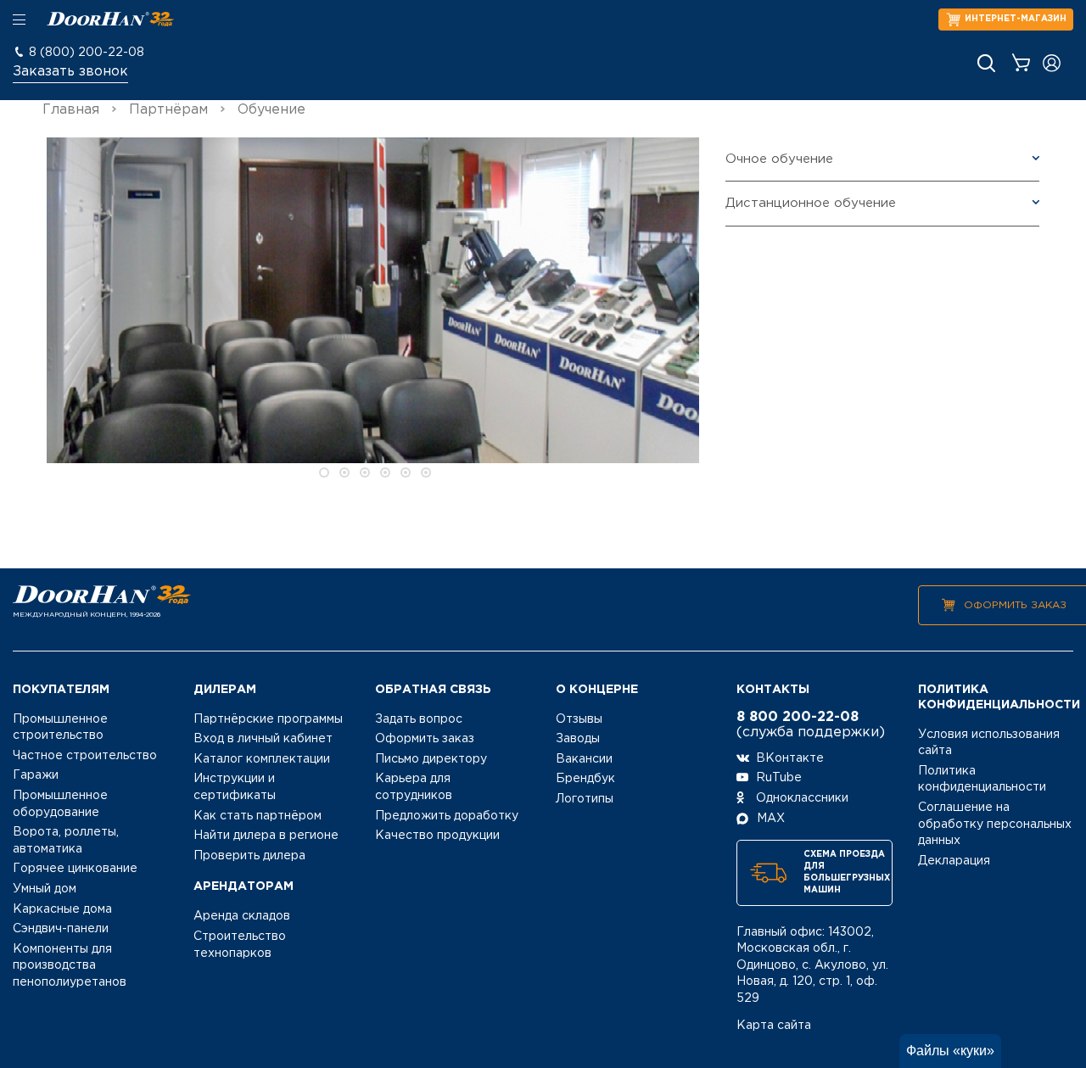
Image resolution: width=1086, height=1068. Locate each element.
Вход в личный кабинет (263, 739)
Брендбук (585, 779)
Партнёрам (168, 109)
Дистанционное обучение (810, 203)
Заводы (578, 739)
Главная (70, 109)
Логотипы (584, 799)
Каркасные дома (62, 909)
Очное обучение (779, 159)
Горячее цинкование (75, 869)
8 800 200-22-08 (797, 717)
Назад (23, 311)
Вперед (723, 311)
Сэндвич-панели (61, 929)
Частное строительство (85, 756)
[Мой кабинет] (1052, 63)
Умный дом (44, 889)
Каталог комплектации (261, 759)
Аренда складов (241, 916)
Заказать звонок (70, 71)
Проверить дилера (249, 856)
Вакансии (584, 759)
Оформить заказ (1015, 605)
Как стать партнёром (257, 816)
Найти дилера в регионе (266, 835)
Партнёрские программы (268, 719)
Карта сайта (773, 1025)
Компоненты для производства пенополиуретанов (69, 965)
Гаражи (36, 775)
